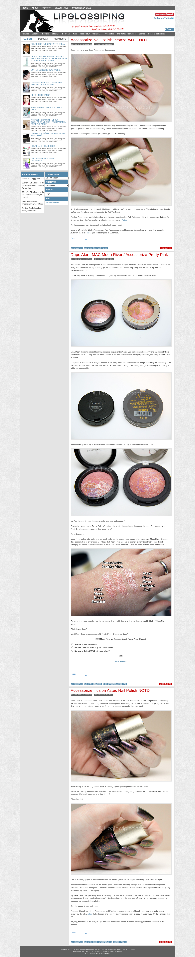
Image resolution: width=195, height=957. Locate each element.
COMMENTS (60, 39)
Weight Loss (97, 34)
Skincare (55, 34)
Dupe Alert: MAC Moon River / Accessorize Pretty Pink (119, 254)
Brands (142, 34)
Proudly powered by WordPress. (97, 953)
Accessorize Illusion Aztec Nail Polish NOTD (110, 690)
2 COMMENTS (166, 248)
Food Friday (85, 34)
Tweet (73, 238)
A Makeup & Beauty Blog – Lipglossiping (73, 21)
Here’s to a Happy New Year (33, 179)
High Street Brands (112, 684)
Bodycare (66, 34)
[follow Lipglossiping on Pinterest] (164, 14)
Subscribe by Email (81, 8)
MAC (124, 684)
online (89, 233)
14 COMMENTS (165, 684)
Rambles (25, 34)
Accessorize (77, 248)
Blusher (97, 684)
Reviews (45, 34)
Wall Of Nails (61, 8)
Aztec (124, 220)
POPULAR (43, 39)
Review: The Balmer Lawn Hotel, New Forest (32, 209)
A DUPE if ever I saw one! (86, 644)
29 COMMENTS (165, 942)
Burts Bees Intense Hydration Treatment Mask (32, 202)
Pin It (87, 240)
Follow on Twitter (162, 18)
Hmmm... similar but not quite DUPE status (94, 648)
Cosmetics (109, 34)
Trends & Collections (156, 34)
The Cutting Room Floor (126, 34)
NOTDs (97, 248)
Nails (75, 34)
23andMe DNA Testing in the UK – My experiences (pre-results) (33, 194)
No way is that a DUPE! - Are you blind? (92, 651)
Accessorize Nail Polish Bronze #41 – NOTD (110, 40)
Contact (46, 8)
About (35, 8)
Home (25, 8)
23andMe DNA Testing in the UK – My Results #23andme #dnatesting (33, 185)
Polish (104, 248)
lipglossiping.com (99, 951)
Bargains (35, 34)
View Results (120, 661)
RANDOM (27, 39)
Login (48, 194)
